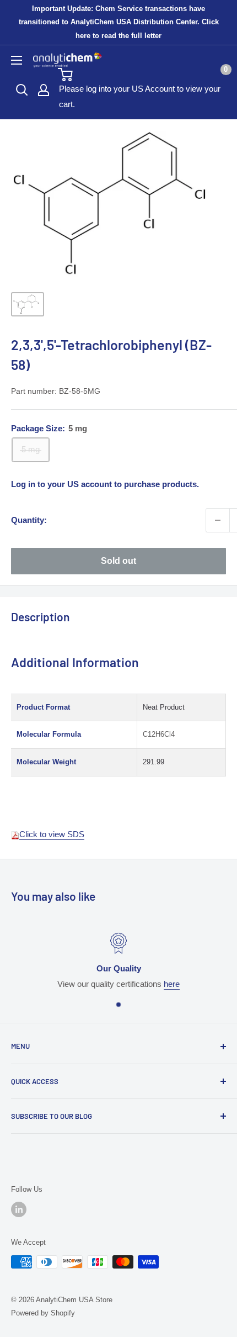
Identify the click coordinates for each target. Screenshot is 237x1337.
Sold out (118, 561)
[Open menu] (16, 60)
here (172, 984)
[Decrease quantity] (217, 520)
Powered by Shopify (43, 1313)
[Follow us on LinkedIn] (18, 1209)
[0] (141, 74)
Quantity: (29, 520)
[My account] (43, 90)
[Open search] (22, 90)
